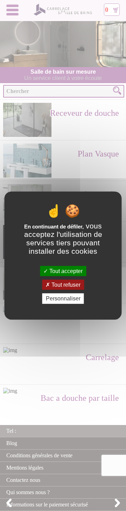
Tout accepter (65, 271)
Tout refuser (65, 285)
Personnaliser (63, 298)
